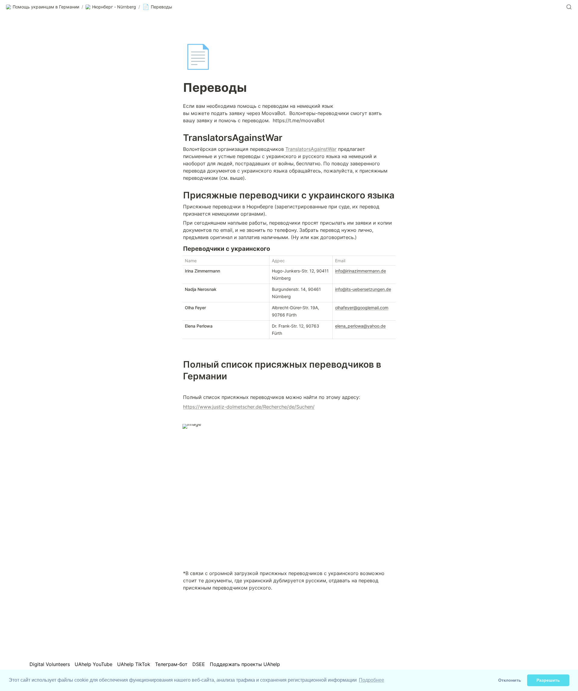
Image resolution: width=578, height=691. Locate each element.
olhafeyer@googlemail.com (361, 307)
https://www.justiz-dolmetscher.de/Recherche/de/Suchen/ (249, 407)
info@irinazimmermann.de (360, 270)
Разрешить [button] (548, 680)
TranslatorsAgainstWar (311, 149)
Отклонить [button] (509, 680)
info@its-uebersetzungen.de (363, 289)
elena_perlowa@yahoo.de (360, 325)
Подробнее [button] (371, 680)
